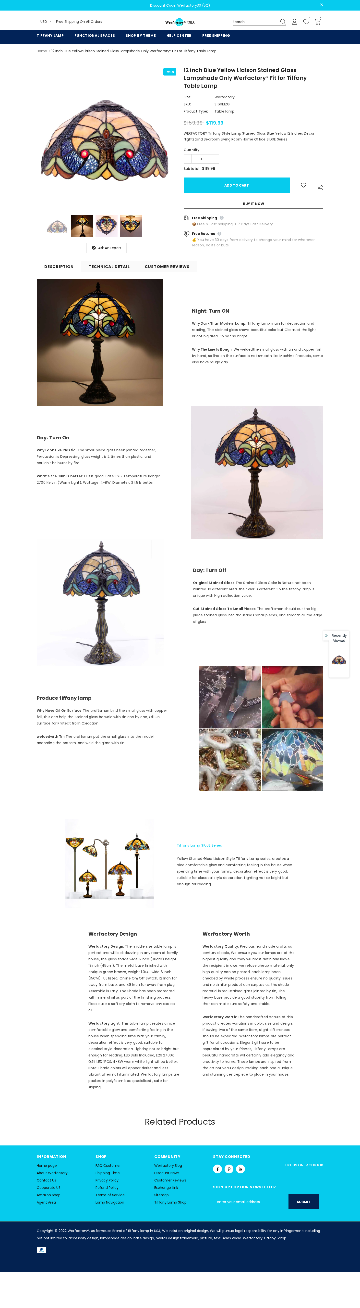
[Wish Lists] (303, 185)
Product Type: (196, 111)
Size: (187, 97)
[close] (321, 4)
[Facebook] (217, 1169)
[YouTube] (240, 1169)
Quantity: (192, 149)
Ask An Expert (109, 247)
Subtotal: (192, 168)
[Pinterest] (229, 1169)
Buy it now (253, 203)
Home (42, 51)
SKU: (187, 104)
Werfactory (225, 97)
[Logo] (180, 22)
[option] (106, 138)
